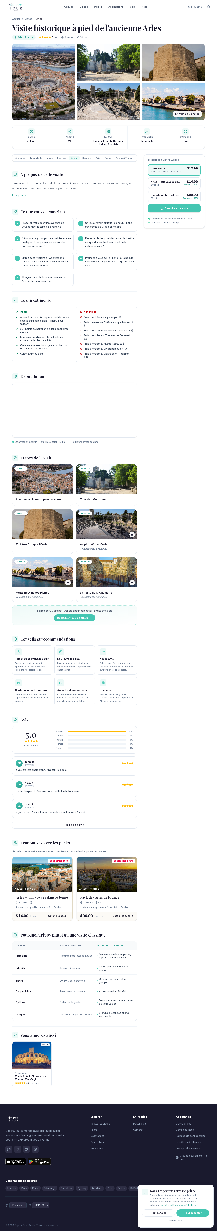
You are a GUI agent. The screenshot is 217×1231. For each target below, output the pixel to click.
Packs (98, 7)
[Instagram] (8, 1149)
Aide (145, 7)
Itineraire (61, 158)
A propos (20, 158)
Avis (98, 158)
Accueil (68, 7)
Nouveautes (97, 1148)
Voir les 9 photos (189, 113)
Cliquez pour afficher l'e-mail (194, 1157)
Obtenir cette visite (176, 208)
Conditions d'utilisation (188, 1141)
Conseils (86, 158)
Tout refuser (158, 1212)
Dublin (121, 1188)
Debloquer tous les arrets (72, 617)
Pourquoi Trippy (124, 158)
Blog (132, 7)
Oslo (110, 1188)
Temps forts (36, 158)
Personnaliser (176, 1220)
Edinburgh (49, 1188)
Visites (84, 7)
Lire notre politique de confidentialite (178, 1205)
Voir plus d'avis (74, 824)
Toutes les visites (100, 1123)
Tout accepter (193, 1212)
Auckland (97, 1188)
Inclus (50, 158)
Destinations (115, 7)
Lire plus (18, 195)
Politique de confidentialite (191, 1135)
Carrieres (138, 1129)
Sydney (82, 1188)
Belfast (134, 1188)
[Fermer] (207, 1191)
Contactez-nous (185, 1129)
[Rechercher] (208, 7)
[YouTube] (35, 1149)
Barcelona (66, 1188)
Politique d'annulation (188, 1148)
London (11, 1188)
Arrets (74, 158)
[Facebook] (17, 1149)
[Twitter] (26, 1149)
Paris (24, 1188)
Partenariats (139, 1123)
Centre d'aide (183, 1123)
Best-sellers (97, 1141)
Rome (35, 1188)
